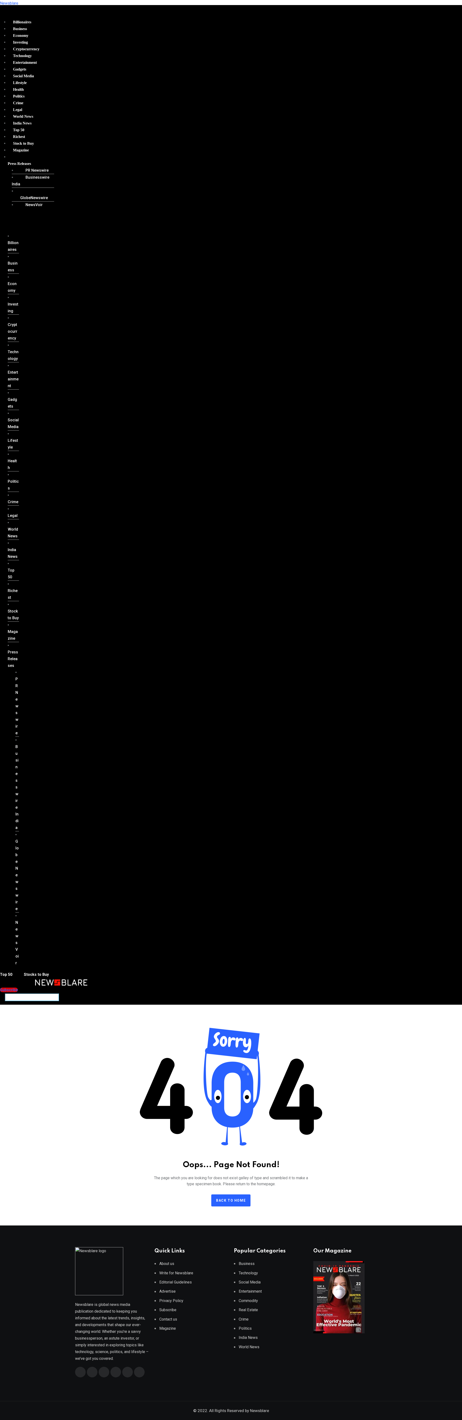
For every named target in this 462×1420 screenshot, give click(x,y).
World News (23, 116)
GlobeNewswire (34, 197)
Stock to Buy (23, 143)
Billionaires (22, 22)
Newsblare (9, 3)
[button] (29, 163)
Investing (20, 42)
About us (166, 1263)
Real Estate (248, 1310)
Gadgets (19, 69)
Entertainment (25, 62)
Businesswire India (30, 180)
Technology (22, 56)
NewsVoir (34, 204)
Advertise (167, 1291)
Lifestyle (20, 83)
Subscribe (167, 1310)
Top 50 (18, 130)
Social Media (23, 76)
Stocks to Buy (36, 974)
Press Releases (19, 164)
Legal (17, 110)
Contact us (168, 1319)
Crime (18, 103)
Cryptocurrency (26, 49)
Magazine (21, 150)
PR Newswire (37, 170)
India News (22, 123)
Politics (19, 96)
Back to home (231, 1200)
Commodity (248, 1300)
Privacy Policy (171, 1300)
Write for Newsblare (176, 1273)
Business (20, 29)
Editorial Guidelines (175, 1282)
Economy (20, 35)
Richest (19, 137)
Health (18, 89)
